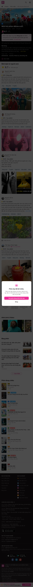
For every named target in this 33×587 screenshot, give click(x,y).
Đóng (16, 301)
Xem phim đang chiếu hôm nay (16, 298)
